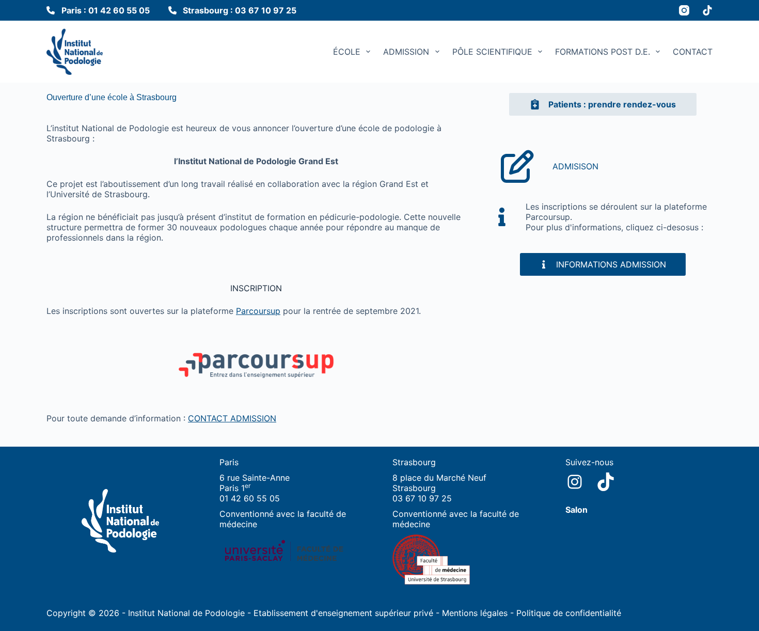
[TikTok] (707, 10)
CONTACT (693, 51)
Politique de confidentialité (568, 613)
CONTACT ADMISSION (232, 418)
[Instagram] (684, 10)
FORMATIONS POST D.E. (602, 51)
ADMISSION (406, 51)
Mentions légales (475, 613)
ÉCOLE (346, 51)
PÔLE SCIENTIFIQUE (492, 51)
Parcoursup (258, 311)
